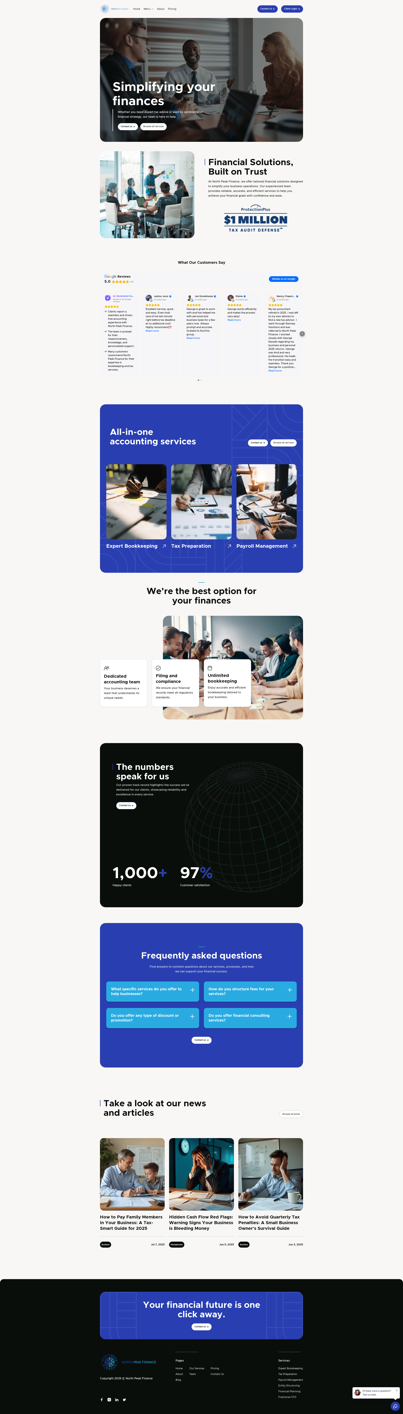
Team (192, 1374)
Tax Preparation (287, 1374)
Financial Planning (289, 1391)
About (161, 9)
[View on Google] (149, 298)
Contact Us (217, 1374)
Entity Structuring (289, 1385)
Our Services (196, 1368)
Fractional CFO (287, 1397)
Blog (178, 1380)
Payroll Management (290, 1380)
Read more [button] (152, 331)
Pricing (172, 9)
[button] (148, 9)
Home (136, 9)
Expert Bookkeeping (290, 1368)
